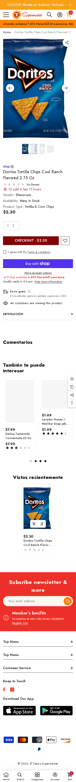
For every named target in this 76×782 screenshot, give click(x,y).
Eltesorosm (23, 195)
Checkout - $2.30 (31, 240)
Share (67, 42)
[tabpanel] (20, 416)
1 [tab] (31, 461)
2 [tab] (36, 461)
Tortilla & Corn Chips (39, 206)
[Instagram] (12, 690)
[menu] (6, 15)
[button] (49, 15)
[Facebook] (4, 690)
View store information (48, 282)
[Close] (70, 5)
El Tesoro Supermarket (44, 764)
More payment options (38, 273)
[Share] (67, 42)
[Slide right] (66, 88)
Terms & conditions (38, 252)
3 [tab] (41, 461)
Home (7, 32)
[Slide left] (10, 88)
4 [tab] (45, 461)
